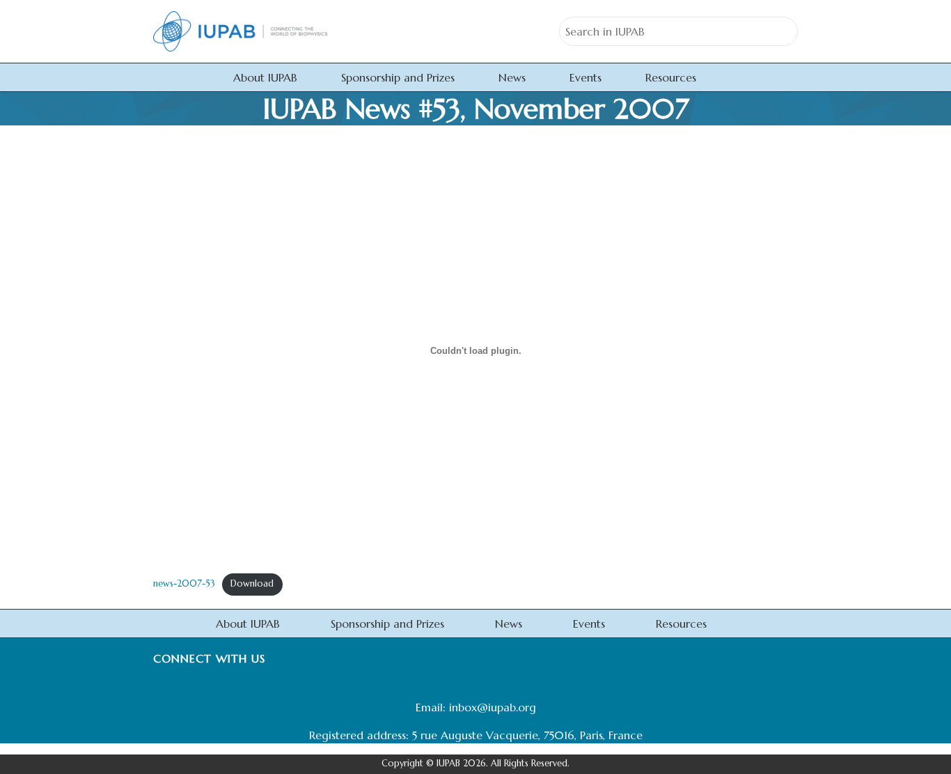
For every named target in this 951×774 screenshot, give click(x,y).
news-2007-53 (184, 583)
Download (252, 583)
